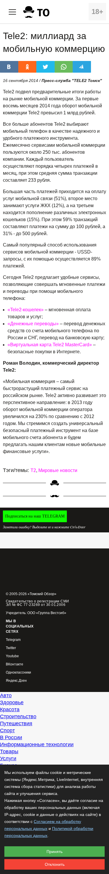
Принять (54, 851)
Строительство (18, 716)
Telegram (13, 640)
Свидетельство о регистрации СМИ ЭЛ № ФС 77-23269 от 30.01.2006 (37, 602)
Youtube (12, 656)
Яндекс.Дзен (16, 681)
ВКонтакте (14, 664)
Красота (9, 709)
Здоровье (12, 702)
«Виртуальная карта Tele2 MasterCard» (50, 344)
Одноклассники (18, 672)
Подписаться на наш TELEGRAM (35, 516)
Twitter (11, 648)
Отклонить (55, 864)
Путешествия (16, 723)
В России (11, 737)
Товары (9, 751)
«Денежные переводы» (33, 323)
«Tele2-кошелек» (26, 309)
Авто (6, 695)
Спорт (7, 730)
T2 (33, 470)
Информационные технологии (37, 744)
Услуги (8, 758)
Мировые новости (57, 470)
